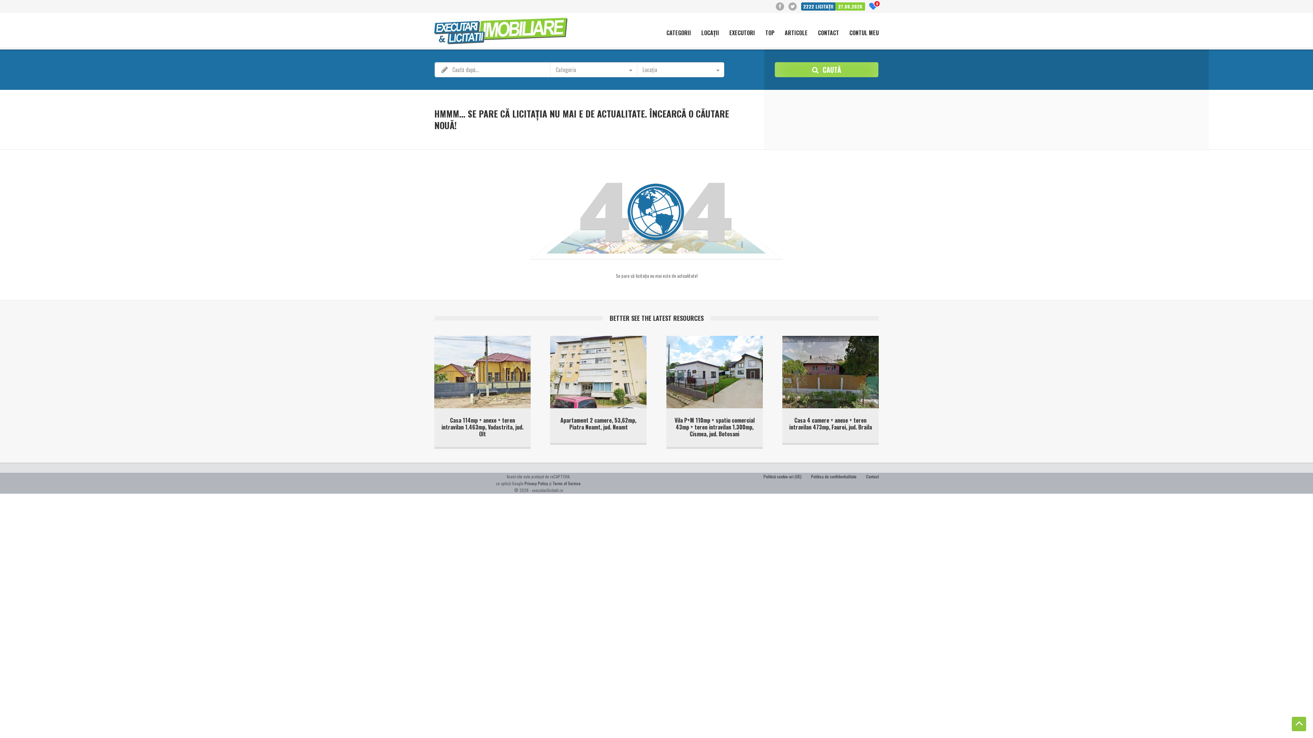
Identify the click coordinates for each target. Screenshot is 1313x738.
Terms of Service (567, 483)
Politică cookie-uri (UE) (782, 476)
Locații (710, 33)
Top (769, 33)
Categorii (678, 33)
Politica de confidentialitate (834, 476)
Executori (742, 33)
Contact (828, 33)
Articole (796, 33)
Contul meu (864, 33)
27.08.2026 (850, 6)
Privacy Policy (536, 483)
